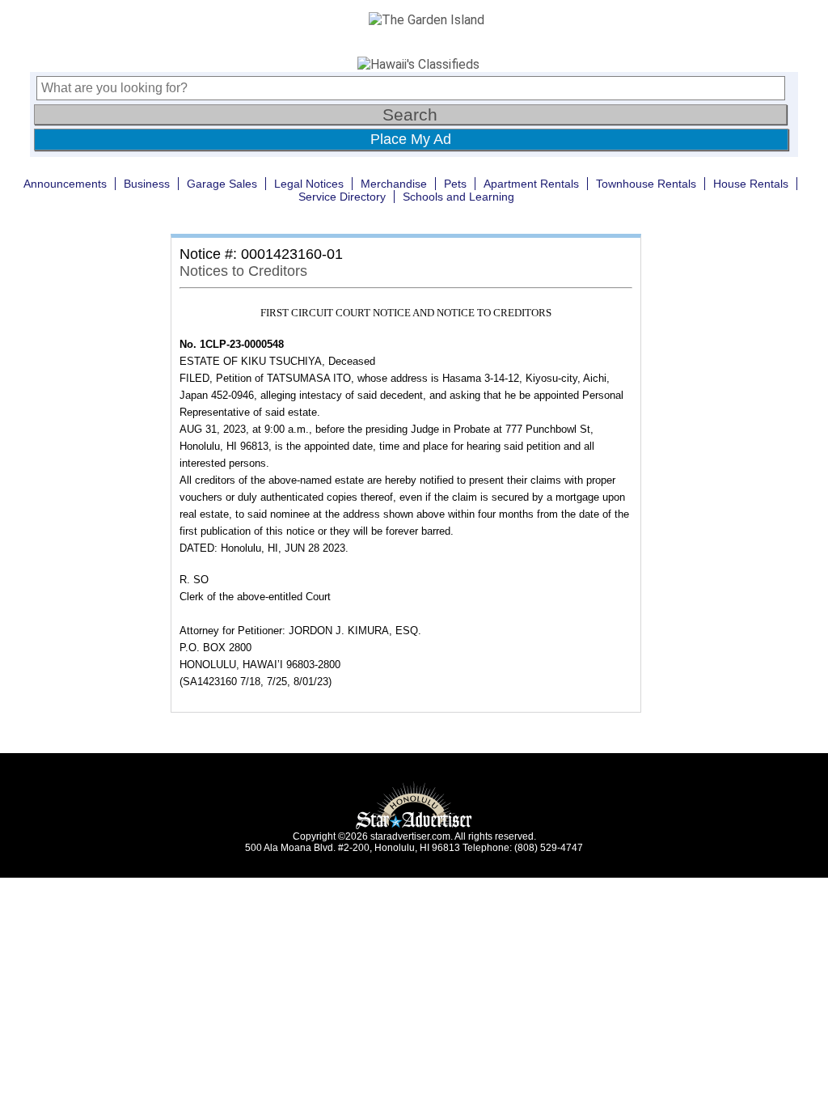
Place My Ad (410, 139)
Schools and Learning (458, 196)
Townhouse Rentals (646, 183)
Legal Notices (309, 183)
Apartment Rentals (531, 183)
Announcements (65, 183)
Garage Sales (222, 183)
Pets (455, 183)
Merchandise (394, 183)
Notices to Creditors (243, 271)
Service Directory (342, 196)
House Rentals (750, 183)
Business (147, 183)
